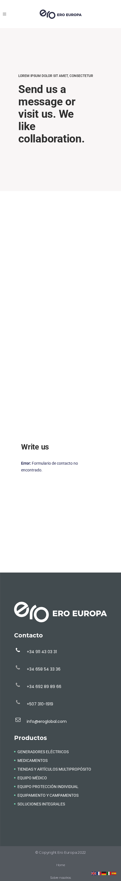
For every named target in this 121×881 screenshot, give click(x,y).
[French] (99, 873)
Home (60, 865)
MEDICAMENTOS (32, 760)
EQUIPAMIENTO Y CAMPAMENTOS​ (48, 795)
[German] (104, 873)
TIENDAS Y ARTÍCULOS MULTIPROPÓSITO (54, 769)
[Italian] (109, 873)
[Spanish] (114, 873)
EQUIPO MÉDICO (32, 778)
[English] (94, 873)
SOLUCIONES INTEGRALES (41, 804)
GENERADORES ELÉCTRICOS (43, 752)
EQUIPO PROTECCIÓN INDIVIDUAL (48, 786)
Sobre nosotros (60, 878)
